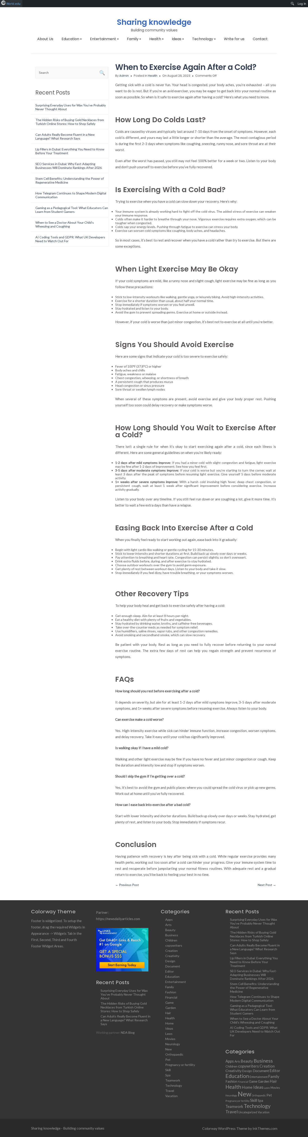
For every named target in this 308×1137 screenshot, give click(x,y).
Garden (170, 1008)
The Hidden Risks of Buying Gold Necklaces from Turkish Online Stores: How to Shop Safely (69, 122)
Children (171, 940)
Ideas (178, 38)
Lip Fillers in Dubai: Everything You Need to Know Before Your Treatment (254, 962)
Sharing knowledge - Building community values (67, 1128)
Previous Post (127, 885)
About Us (45, 38)
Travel (169, 1091)
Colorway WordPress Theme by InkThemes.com (239, 1128)
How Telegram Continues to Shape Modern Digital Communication (254, 998)
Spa (167, 1075)
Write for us (234, 38)
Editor (169, 971)
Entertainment (104, 38)
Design (170, 961)
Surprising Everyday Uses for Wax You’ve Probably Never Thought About (124, 994)
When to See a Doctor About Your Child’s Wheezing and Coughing (64, 224)
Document (172, 966)
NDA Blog (128, 1032)
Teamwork (172, 1080)
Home (169, 1023)
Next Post (267, 885)
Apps (169, 919)
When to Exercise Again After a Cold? (185, 67)
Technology (204, 38)
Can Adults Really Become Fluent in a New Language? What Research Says (65, 136)
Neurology (172, 1044)
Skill (168, 1070)
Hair (168, 1013)
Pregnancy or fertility (180, 1065)
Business (171, 935)
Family (134, 38)
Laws (168, 1034)
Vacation (171, 1096)
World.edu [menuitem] (13, 3)
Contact (260, 38)
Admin (124, 76)
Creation (171, 951)
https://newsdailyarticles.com (118, 919)
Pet (167, 1059)
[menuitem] (292, 3)
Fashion (170, 992)
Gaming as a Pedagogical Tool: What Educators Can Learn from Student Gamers (71, 210)
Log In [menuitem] (302, 3)
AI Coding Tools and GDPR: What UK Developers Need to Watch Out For (255, 1031)
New (168, 1049)
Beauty (170, 930)
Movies (170, 1039)
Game (169, 1002)
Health (156, 38)
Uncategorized (247, 1112)
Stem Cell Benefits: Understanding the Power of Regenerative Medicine (254, 987)
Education (72, 38)
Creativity (172, 956)
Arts (168, 925)
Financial (171, 997)
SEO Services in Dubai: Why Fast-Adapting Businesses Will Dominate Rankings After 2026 (68, 166)
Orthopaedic (174, 1054)
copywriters (173, 945)
